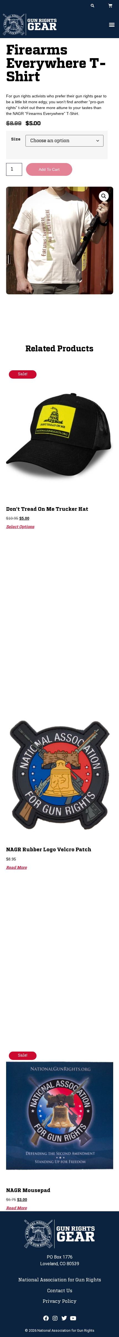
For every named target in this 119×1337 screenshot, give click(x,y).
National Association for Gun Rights (59, 1280)
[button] (92, 5)
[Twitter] (64, 1318)
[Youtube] (73, 1318)
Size (15, 139)
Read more (16, 868)
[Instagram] (55, 1318)
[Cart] (110, 5)
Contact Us (59, 1291)
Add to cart (49, 169)
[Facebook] (46, 1318)
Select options (20, 527)
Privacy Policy (60, 1301)
